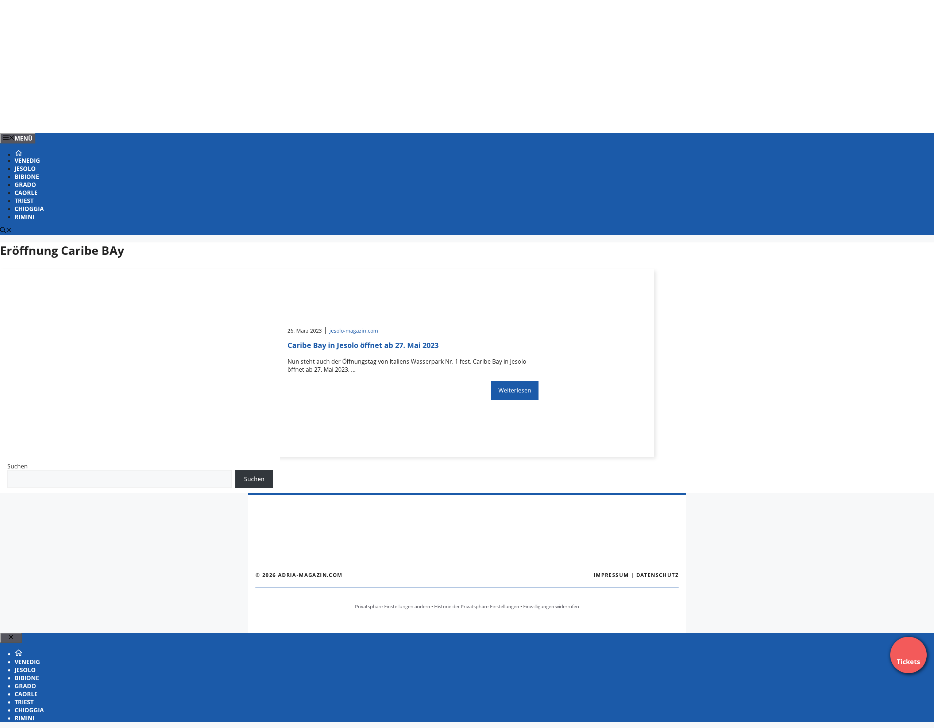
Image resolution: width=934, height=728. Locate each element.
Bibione (27, 177)
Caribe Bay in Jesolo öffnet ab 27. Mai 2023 (363, 345)
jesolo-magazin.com (353, 330)
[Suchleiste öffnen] (6, 231)
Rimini (24, 217)
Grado (25, 185)
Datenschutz (657, 574)
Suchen (17, 466)
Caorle (26, 193)
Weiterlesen (514, 390)
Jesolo (25, 169)
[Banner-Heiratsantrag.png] (147, 120)
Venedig (27, 161)
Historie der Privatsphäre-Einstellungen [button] (476, 606)
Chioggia (29, 209)
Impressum (611, 574)
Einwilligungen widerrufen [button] (551, 606)
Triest (24, 201)
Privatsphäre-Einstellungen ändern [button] (392, 606)
